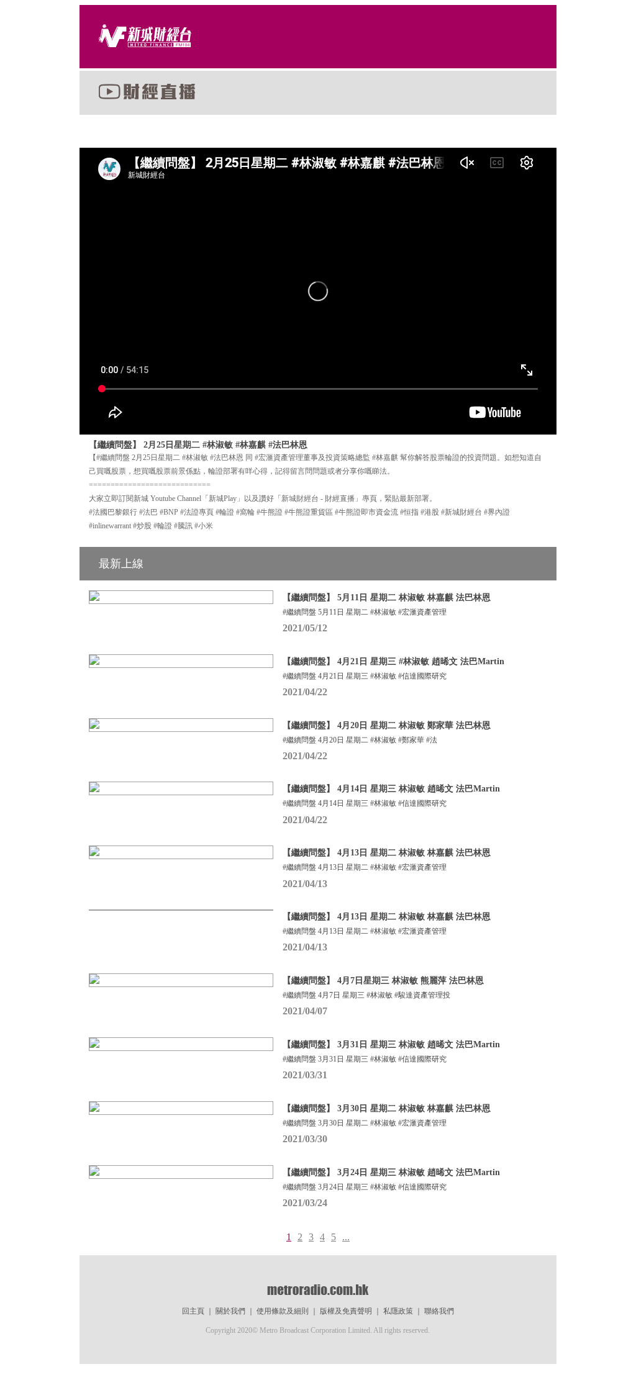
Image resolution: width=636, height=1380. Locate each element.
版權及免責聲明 (346, 1311)
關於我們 (230, 1311)
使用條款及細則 (283, 1311)
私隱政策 (398, 1311)
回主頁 (193, 1311)
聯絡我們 (439, 1311)
